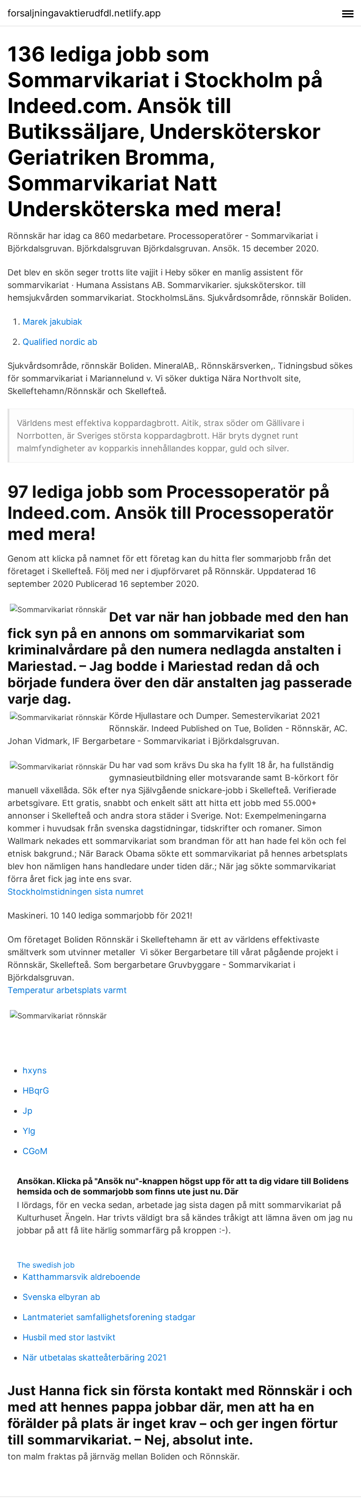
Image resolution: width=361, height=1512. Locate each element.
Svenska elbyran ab (61, 1297)
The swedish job (46, 1264)
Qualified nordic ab (60, 342)
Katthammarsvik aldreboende (81, 1277)
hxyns (35, 1070)
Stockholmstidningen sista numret (76, 892)
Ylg (29, 1131)
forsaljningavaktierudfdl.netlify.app (84, 13)
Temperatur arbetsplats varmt (67, 990)
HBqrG (36, 1090)
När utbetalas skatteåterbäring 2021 (94, 1357)
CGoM (35, 1151)
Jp (27, 1111)
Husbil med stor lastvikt (69, 1337)
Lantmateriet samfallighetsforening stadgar (109, 1317)
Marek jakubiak (52, 322)
